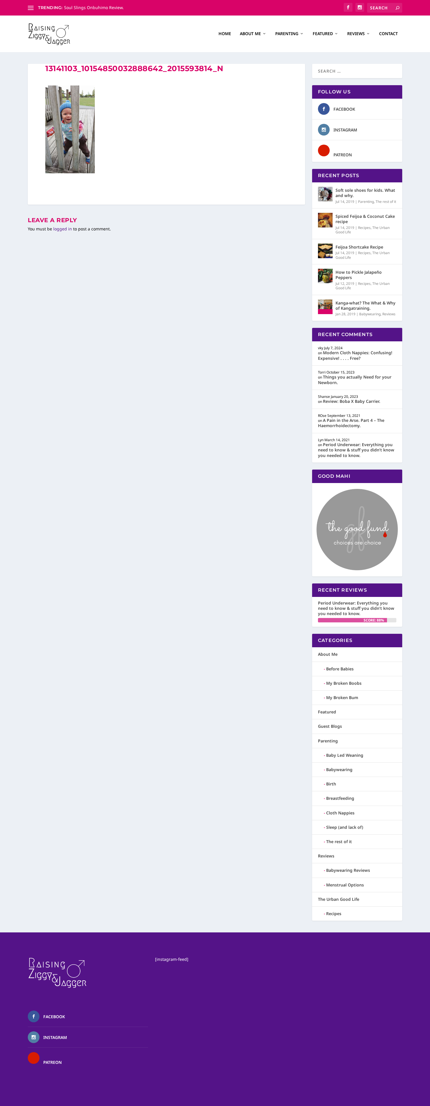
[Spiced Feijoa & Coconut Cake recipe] (325, 220)
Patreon (342, 154)
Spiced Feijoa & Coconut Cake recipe (365, 218)
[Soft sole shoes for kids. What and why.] (325, 194)
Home (225, 33)
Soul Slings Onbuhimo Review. (94, 7)
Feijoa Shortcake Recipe (359, 247)
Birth (331, 784)
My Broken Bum (342, 697)
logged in (62, 229)
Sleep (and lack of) (344, 827)
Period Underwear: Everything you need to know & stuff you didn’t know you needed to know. (356, 450)
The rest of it (386, 201)
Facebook (344, 109)
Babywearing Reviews (348, 870)
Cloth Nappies (340, 813)
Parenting (286, 33)
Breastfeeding (340, 798)
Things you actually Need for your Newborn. (354, 379)
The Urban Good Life (338, 899)
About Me (250, 33)
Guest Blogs (330, 726)
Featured (323, 33)
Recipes (364, 227)
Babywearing (370, 313)
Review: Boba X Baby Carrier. (351, 401)
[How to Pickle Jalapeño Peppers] (325, 276)
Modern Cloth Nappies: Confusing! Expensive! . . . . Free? (355, 355)
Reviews (356, 33)
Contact (388, 33)
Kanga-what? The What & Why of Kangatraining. (365, 305)
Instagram (345, 130)
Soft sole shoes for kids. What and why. (365, 192)
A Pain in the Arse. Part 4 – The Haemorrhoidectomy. (351, 422)
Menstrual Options (345, 885)
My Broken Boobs (344, 683)
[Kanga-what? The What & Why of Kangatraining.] (325, 306)
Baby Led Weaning (344, 755)
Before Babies (340, 669)
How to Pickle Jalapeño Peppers (359, 274)
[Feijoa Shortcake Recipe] (325, 251)
